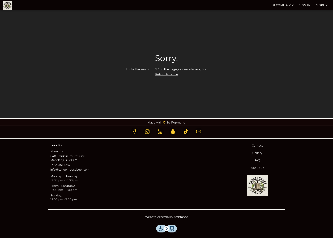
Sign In (305, 5)
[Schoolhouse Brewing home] (18, 5)
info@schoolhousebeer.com (69, 169)
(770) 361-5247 (60, 164)
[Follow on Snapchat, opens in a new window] (173, 131)
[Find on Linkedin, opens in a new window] (160, 131)
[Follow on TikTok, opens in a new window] (186, 131)
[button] (322, 5)
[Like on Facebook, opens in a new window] (134, 131)
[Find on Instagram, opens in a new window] (147, 131)
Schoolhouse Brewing (257, 185)
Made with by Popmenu (94, 122)
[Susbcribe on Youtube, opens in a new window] (198, 131)
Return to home (166, 74)
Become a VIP (283, 5)
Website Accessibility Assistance (166, 217)
